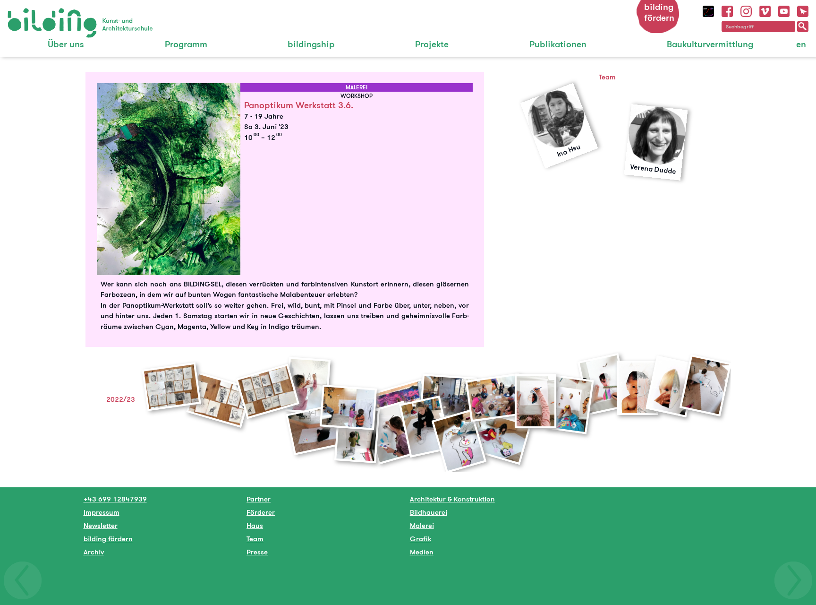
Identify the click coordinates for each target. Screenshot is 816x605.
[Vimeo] (765, 10)
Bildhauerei (428, 512)
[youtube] (784, 10)
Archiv (94, 551)
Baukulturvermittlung (710, 44)
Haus (254, 525)
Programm (186, 44)
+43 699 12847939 (115, 498)
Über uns (66, 44)
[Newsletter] (802, 10)
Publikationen (557, 44)
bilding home (29, 13)
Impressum (101, 512)
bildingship (311, 44)
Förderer (260, 512)
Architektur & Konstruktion (452, 498)
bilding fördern (659, 12)
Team (255, 538)
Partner (258, 498)
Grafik (420, 538)
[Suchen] (802, 26)
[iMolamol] (708, 10)
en (801, 44)
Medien (422, 551)
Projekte (432, 44)
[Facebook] (727, 10)
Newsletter (101, 525)
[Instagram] (746, 10)
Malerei (422, 525)
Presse (257, 551)
